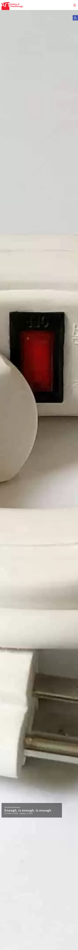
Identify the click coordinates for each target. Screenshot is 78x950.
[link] (75, 17)
